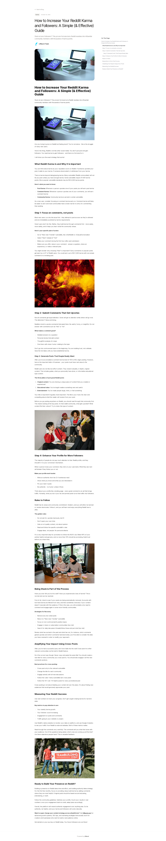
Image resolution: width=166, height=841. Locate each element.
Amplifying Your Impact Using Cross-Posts (113, 63)
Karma (37, 14)
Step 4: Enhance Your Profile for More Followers (114, 56)
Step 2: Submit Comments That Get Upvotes (113, 50)
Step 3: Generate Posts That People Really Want (115, 53)
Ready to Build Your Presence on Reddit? (112, 69)
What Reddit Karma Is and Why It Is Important (113, 45)
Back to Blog (40, 9)
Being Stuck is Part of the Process (111, 61)
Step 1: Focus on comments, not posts (112, 48)
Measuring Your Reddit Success (110, 66)
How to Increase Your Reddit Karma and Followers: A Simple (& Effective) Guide (114, 42)
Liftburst (86, 836)
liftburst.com (87, 813)
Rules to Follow (106, 58)
